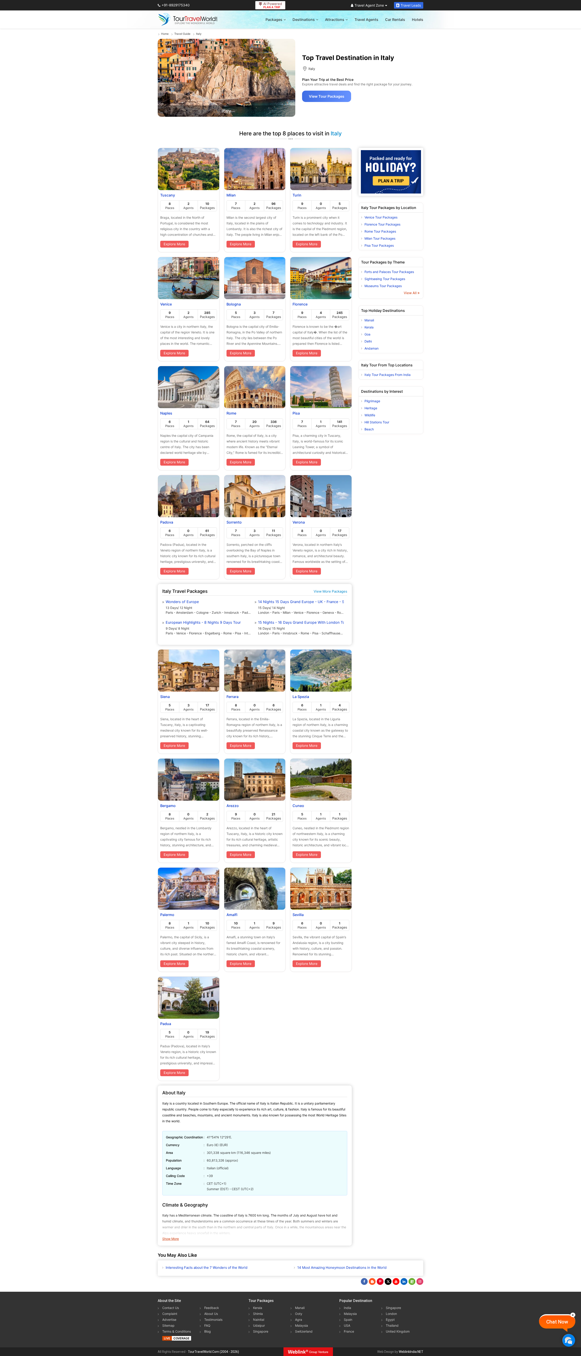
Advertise (169, 1319)
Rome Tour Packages (380, 231)
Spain (348, 1319)
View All (411, 293)
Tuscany (167, 195)
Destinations (304, 19)
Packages (274, 19)
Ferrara (232, 696)
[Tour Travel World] (188, 19)
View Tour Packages (326, 96)
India (347, 1308)
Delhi (368, 341)
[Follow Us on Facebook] (364, 1281)
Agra (298, 1319)
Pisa (296, 413)
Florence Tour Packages (382, 224)
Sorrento (234, 522)
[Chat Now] (569, 1340)
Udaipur (259, 1325)
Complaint (169, 1314)
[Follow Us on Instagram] (419, 1281)
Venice (166, 304)
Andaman (371, 348)
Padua (165, 1023)
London (391, 1314)
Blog (207, 1331)
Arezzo (232, 805)
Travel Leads (411, 5)
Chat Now (557, 1322)
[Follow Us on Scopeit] (412, 1281)
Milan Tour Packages (379, 238)
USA (347, 1325)
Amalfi (231, 914)
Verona (299, 522)
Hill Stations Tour (376, 422)
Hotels (417, 19)
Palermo (167, 914)
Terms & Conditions (176, 1331)
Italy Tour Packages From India (387, 375)
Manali (369, 320)
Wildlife (369, 415)
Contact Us (170, 1308)
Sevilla (298, 914)
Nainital (258, 1319)
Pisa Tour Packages (379, 245)
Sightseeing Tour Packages (384, 279)
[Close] (572, 1315)
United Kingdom (398, 1331)
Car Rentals (395, 19)
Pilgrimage (372, 401)
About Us (211, 1314)
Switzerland (304, 1331)
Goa (367, 334)
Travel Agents (366, 19)
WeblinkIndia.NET (411, 1352)
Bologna (233, 304)
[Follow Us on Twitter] (388, 1281)
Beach (369, 429)
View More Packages (330, 591)
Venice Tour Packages (380, 217)
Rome (231, 413)
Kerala (369, 327)
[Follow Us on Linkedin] (404, 1281)
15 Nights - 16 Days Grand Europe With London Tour (301, 622)
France (349, 1331)
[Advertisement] (391, 509)
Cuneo (298, 805)
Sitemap (168, 1325)
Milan (231, 195)
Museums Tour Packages (383, 286)
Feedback (211, 1308)
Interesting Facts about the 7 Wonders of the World (206, 1267)
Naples (166, 413)
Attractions (334, 19)
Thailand (392, 1325)
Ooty (298, 1314)
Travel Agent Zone (369, 5)
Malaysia (301, 1325)
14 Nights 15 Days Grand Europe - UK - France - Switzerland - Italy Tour (301, 601)
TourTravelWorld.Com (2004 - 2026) (213, 1352)
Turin (297, 195)
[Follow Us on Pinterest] (380, 1281)
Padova (166, 522)
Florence (300, 304)
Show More (170, 1239)
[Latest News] (372, 1281)
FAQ (207, 1325)
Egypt (390, 1319)
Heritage (370, 408)
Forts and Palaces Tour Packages (389, 272)
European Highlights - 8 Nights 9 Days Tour (203, 622)
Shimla (258, 1314)
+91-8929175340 (176, 5)
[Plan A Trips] (391, 172)
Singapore (260, 1331)
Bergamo (168, 805)
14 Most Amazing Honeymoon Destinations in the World (342, 1267)
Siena (165, 696)
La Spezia (301, 696)
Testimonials (213, 1319)
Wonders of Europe (182, 601)
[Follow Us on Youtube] (396, 1281)
